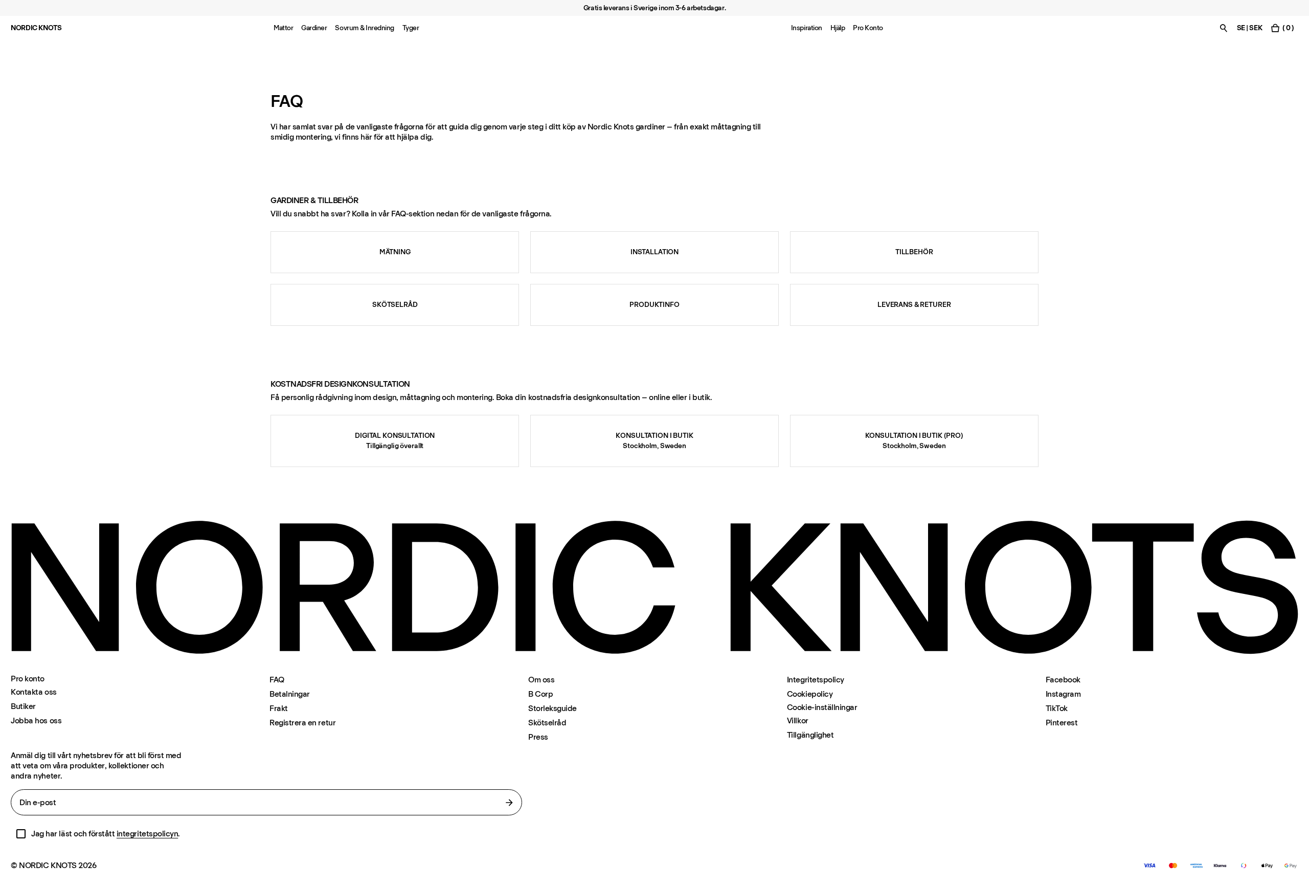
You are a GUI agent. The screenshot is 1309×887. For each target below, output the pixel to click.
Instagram (1063, 694)
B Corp (540, 694)
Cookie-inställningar (822, 707)
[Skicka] (509, 802)
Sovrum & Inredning (364, 28)
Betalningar (289, 694)
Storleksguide (552, 708)
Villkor (797, 720)
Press (538, 737)
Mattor (283, 28)
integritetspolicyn (147, 833)
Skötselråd (547, 722)
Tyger (410, 28)
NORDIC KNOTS (36, 28)
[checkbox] (21, 834)
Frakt (278, 708)
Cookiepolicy (809, 694)
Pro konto (27, 679)
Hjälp (837, 28)
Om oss (541, 679)
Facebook (1063, 679)
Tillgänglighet (810, 735)
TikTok (1057, 708)
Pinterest (1062, 722)
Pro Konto (868, 28)
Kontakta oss (33, 692)
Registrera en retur (302, 722)
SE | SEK (1249, 28)
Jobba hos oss (36, 720)
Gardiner (314, 28)
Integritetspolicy (815, 679)
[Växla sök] (1223, 28)
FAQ (276, 679)
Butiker (23, 706)
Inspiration (806, 28)
